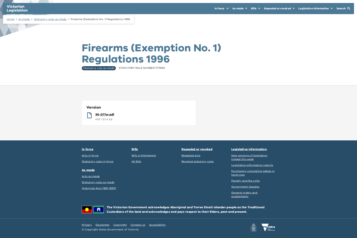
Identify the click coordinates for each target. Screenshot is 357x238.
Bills (135, 149)
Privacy (87, 225)
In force (87, 149)
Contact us (138, 225)
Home (10, 19)
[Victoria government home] (268, 227)
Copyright (120, 225)
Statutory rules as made (50, 19)
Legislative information (249, 149)
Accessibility (157, 225)
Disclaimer (103, 225)
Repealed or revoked (196, 149)
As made (24, 19)
